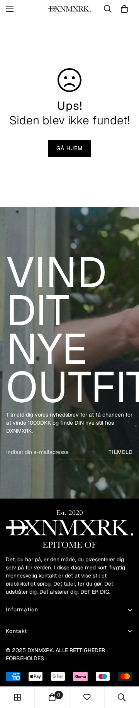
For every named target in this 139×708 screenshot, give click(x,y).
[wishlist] (87, 697)
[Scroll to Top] (125, 667)
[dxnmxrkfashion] (69, 8)
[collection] (17, 697)
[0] (124, 9)
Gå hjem (69, 148)
